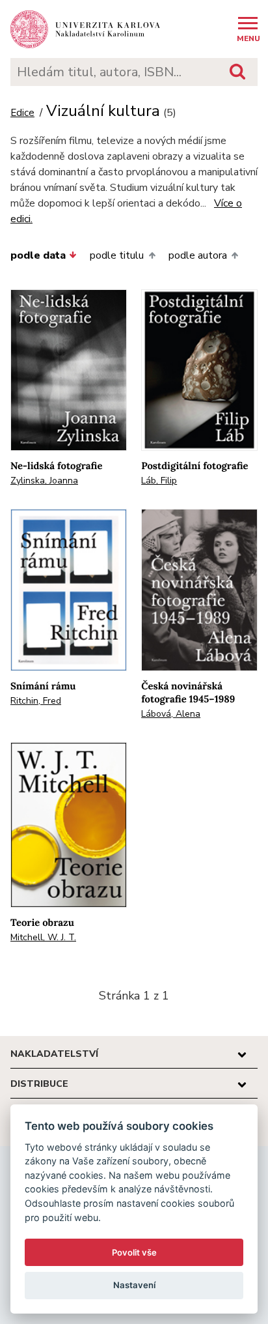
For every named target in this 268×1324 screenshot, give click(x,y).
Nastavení (134, 1285)
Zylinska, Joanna (44, 480)
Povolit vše (134, 1252)
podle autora (197, 255)
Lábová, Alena (170, 714)
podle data (38, 255)
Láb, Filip (159, 480)
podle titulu (117, 255)
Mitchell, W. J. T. (43, 937)
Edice (22, 113)
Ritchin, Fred (35, 701)
